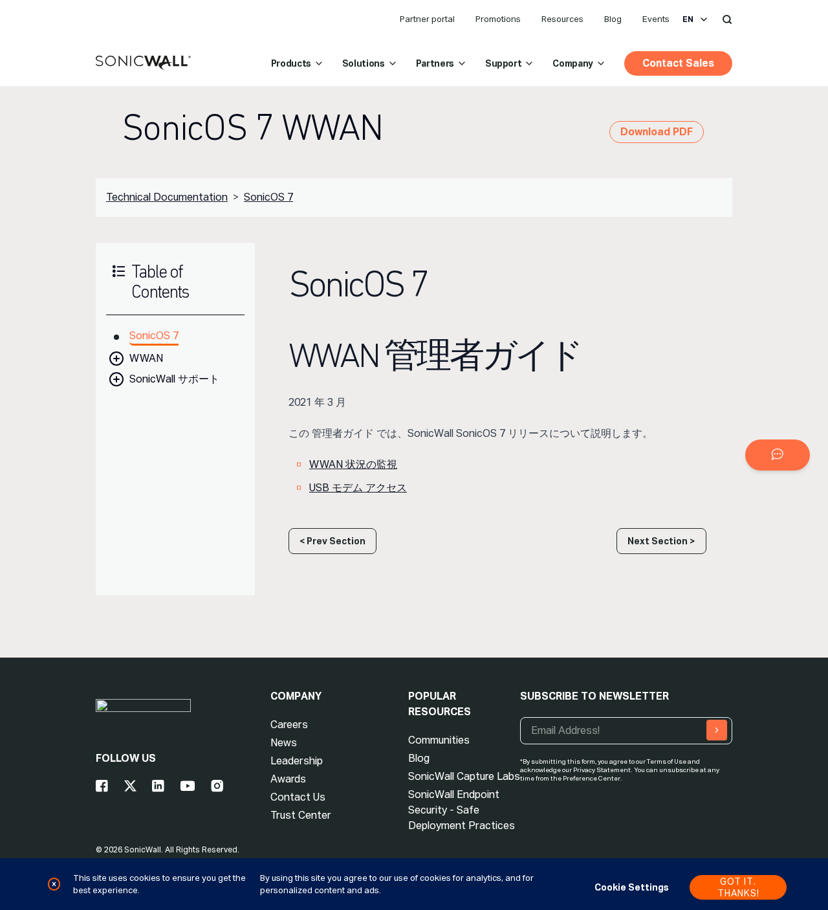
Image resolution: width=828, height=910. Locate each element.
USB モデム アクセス (358, 488)
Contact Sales (678, 63)
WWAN (146, 358)
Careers (289, 724)
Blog (613, 19)
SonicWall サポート (174, 379)
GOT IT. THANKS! (738, 887)
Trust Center (300, 815)
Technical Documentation (167, 197)
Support (503, 63)
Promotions (498, 19)
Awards (288, 779)
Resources (562, 19)
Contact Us (297, 797)
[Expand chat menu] (777, 455)
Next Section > (661, 541)
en (687, 19)
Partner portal (427, 19)
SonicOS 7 (268, 197)
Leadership (296, 761)
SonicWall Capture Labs (464, 776)
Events (656, 19)
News (283, 743)
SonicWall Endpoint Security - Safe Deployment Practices (461, 810)
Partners (435, 63)
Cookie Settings (631, 887)
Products (291, 63)
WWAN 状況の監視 (353, 464)
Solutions (363, 63)
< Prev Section (332, 541)
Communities (439, 740)
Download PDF (656, 132)
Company (572, 63)
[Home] (143, 63)
